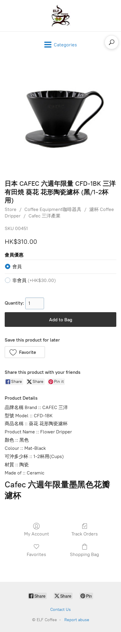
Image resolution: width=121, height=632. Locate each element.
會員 (17, 266)
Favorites (36, 554)
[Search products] (111, 42)
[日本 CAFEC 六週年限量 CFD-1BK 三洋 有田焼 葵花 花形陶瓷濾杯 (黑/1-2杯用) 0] (60, 117)
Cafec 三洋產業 (44, 216)
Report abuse (76, 619)
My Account (36, 534)
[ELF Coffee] (60, 15)
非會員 (34, 280)
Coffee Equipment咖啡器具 (52, 209)
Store (10, 209)
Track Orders (84, 534)
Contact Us (60, 609)
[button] (25, 352)
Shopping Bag (84, 554)
